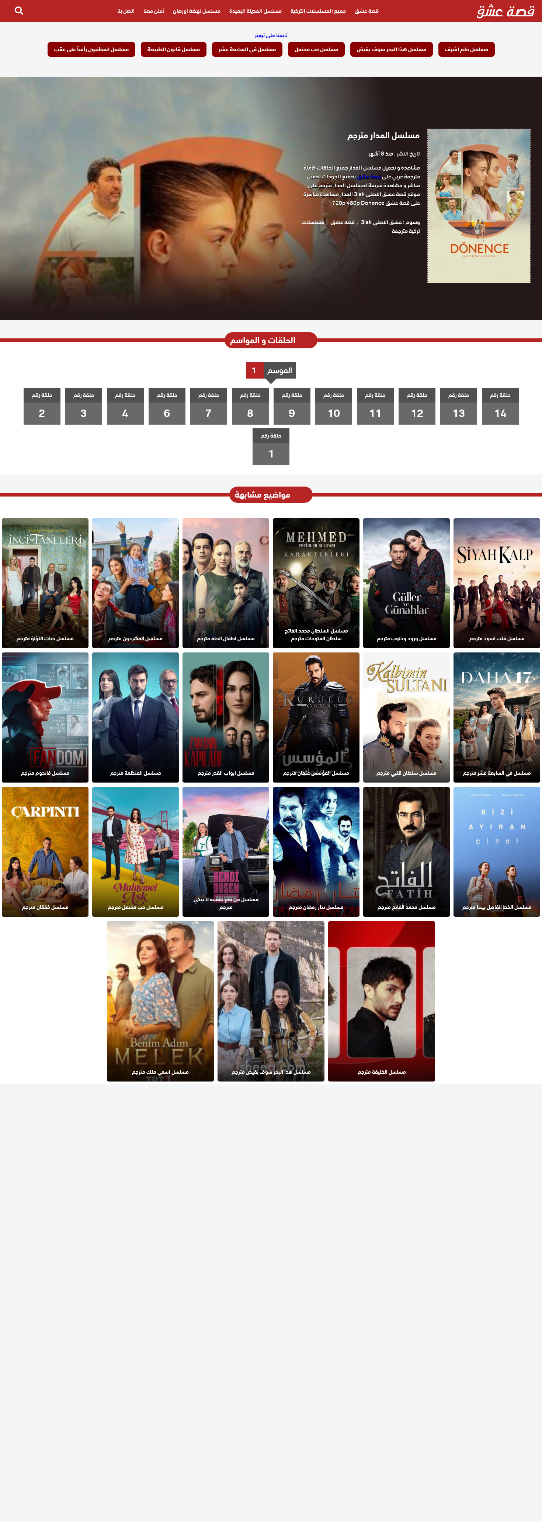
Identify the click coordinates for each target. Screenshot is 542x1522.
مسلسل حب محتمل (316, 49)
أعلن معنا (153, 11)
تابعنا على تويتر (271, 35)
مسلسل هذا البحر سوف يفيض (391, 49)
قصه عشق (343, 222)
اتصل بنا (126, 11)
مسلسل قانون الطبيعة (173, 49)
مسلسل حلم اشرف (466, 49)
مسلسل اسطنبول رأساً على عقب (91, 49)
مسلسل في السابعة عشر (247, 49)
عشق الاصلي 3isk (381, 222)
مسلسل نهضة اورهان (196, 11)
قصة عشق (367, 11)
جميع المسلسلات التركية (318, 11)
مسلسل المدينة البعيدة (255, 11)
